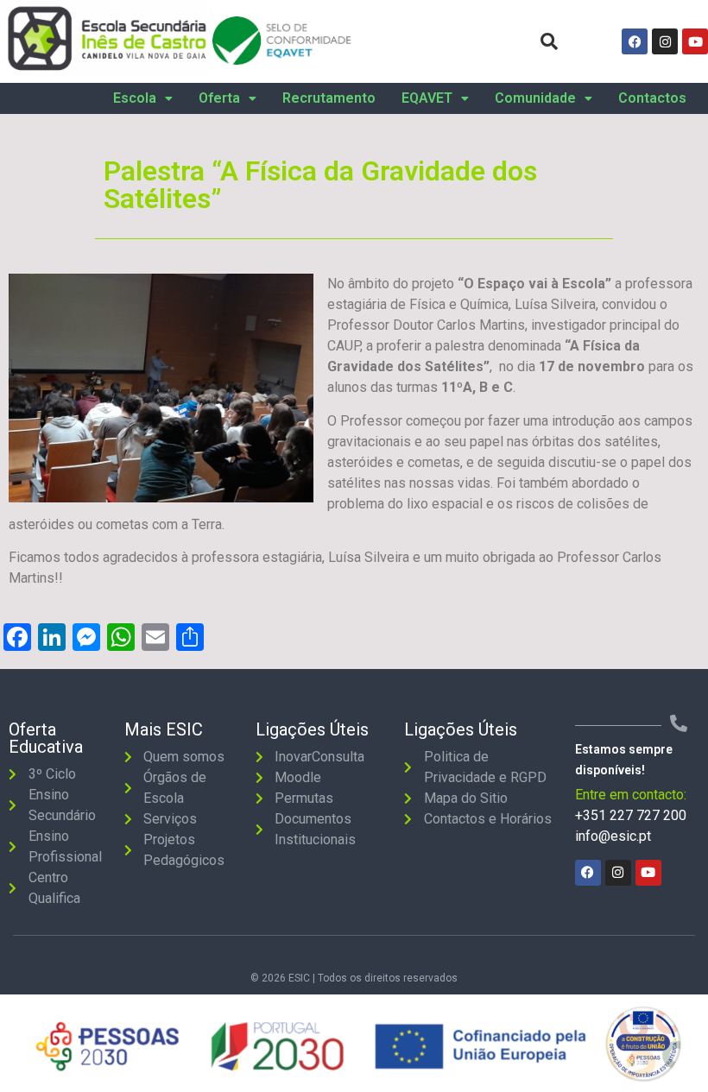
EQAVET (426, 98)
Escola (134, 98)
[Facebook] (635, 41)
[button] (143, 98)
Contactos (652, 98)
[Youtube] (695, 41)
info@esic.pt (613, 836)
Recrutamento (329, 98)
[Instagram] (665, 41)
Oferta (219, 98)
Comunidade (535, 98)
